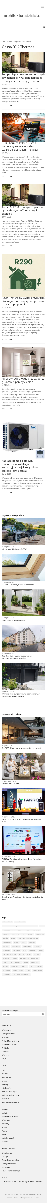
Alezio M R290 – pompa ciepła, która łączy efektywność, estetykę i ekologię (23, 210)
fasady (5, 966)
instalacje (40, 934)
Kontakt (7, 1181)
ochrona (6, 974)
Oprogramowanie (8, 1033)
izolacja (37, 946)
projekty (27, 930)
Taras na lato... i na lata (10, 783)
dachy (16, 942)
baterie (36, 954)
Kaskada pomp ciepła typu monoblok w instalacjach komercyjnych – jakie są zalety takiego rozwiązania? (20, 466)
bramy (15, 958)
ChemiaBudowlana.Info (10, 1160)
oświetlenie (37, 970)
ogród (5, 938)
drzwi (30, 934)
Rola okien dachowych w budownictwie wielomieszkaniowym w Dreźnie (17, 657)
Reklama (39, 1181)
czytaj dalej (7, 105)
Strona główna (7, 41)
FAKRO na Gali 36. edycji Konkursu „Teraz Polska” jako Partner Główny (22, 860)
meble (29, 954)
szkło (28, 970)
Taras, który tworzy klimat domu (14, 620)
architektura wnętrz (11, 926)
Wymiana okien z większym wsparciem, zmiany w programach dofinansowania (21, 695)
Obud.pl (5, 1156)
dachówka (16, 946)
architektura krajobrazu (28, 938)
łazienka (16, 950)
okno (42, 926)
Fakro (41, 950)
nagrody (36, 930)
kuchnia (32, 942)
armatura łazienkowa (21, 974)
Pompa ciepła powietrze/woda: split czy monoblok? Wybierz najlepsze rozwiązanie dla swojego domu (23, 77)
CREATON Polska (36, 966)
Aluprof (6, 946)
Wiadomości (6, 1030)
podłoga (6, 970)
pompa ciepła (18, 970)
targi (13, 938)
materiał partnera (29, 926)
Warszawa (35, 962)
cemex (5, 962)
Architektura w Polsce (12, 930)
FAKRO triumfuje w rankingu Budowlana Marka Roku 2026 (21, 820)
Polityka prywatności (26, 1181)
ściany (24, 942)
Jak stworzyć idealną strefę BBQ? (14, 549)
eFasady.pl (6, 1167)
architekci (7, 942)
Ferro (21, 954)
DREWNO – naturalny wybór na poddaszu (18, 584)
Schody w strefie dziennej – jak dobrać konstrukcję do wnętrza (22, 898)
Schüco (24, 966)
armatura (15, 966)
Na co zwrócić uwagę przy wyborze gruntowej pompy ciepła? (23, 380)
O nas (14, 1181)
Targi (4, 1058)
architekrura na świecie (29, 958)
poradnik (6, 950)
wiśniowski (27, 946)
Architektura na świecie (11, 1040)
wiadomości (7, 922)
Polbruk (32, 950)
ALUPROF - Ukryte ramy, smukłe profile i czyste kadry (22, 748)
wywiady (6, 958)
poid (26, 962)
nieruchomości (15, 962)
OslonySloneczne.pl (9, 1163)
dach (23, 934)
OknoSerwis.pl (7, 1152)
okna (24, 950)
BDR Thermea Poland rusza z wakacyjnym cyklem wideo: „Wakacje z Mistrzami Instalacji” (20, 146)
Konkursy (5, 1051)
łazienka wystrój (9, 954)
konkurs (6, 934)
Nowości (5, 1037)
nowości (15, 934)
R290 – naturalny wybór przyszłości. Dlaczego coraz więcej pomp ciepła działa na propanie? (23, 301)
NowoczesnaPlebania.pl (11, 1170)
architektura (20, 922)
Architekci (5, 1048)
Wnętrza (5, 1055)
